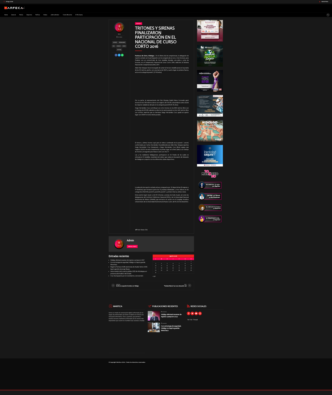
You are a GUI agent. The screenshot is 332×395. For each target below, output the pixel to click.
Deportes (29, 15)
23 (191, 268)
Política (37, 15)
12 (167, 265)
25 (161, 270)
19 (167, 268)
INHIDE (124, 46)
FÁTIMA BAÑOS (122, 42)
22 (185, 268)
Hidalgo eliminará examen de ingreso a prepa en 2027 (127, 260)
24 (155, 270)
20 (173, 268)
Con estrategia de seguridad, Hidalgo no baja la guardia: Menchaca (171, 328)
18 (161, 268)
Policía (21, 15)
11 (161, 265)
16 (191, 265)
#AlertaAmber (55, 15)
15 (185, 265)
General (13, 15)
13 (173, 265)
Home (6, 15)
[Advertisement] (162, 86)
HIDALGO (119, 46)
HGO (114, 46)
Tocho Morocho (67, 15)
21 (179, 268)
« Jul (154, 276)
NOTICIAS (119, 49)
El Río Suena (79, 15)
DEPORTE (115, 42)
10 (155, 265)
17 (155, 268)
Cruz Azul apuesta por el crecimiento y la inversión (126, 276)
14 (179, 265)
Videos (45, 15)
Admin (119, 34)
